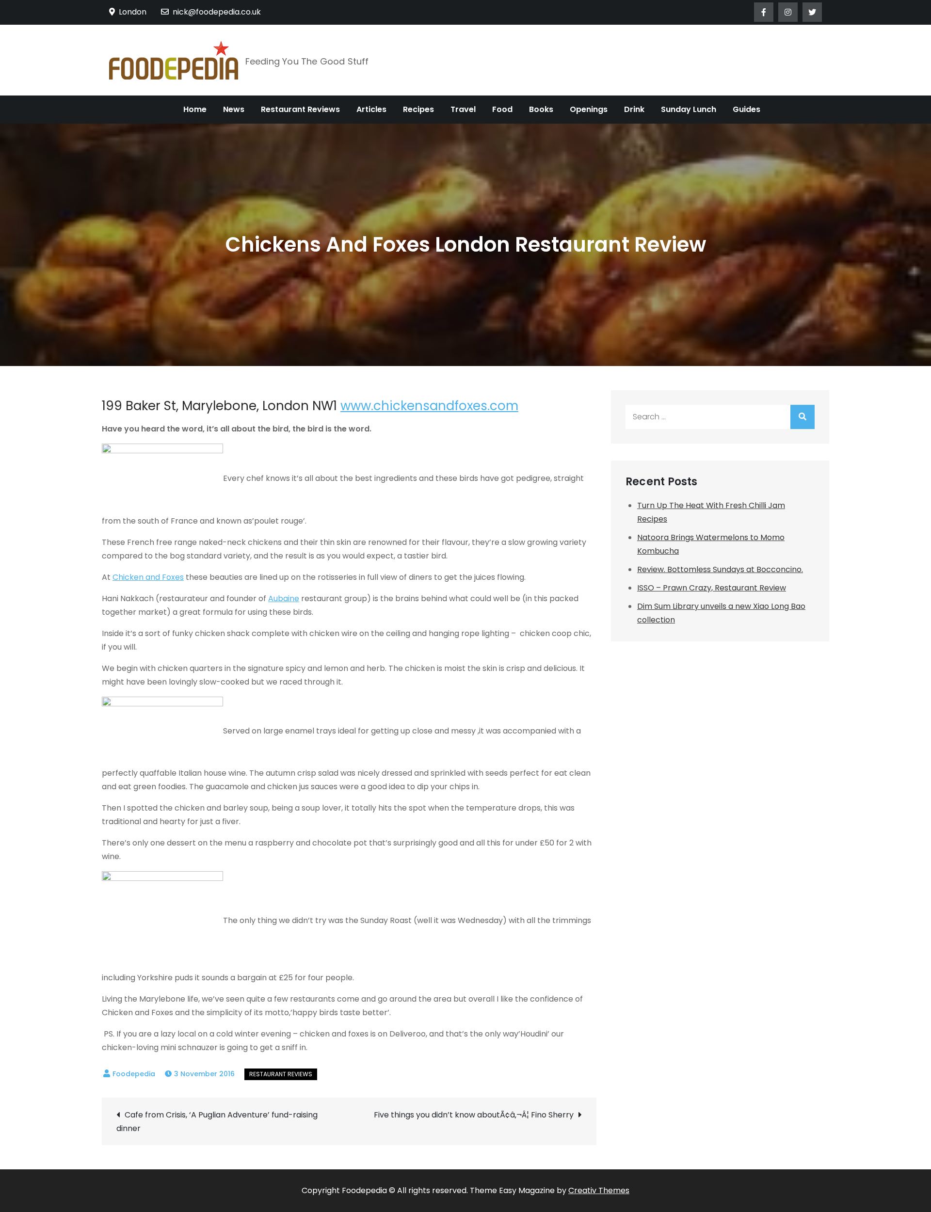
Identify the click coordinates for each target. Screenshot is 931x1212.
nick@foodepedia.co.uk (217, 11)
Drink (634, 109)
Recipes (418, 109)
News (233, 109)
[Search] (802, 417)
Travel (463, 109)
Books (541, 109)
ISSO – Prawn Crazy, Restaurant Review (711, 587)
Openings (589, 109)
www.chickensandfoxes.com (429, 406)
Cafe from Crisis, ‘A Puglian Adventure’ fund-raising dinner (217, 1121)
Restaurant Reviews (300, 109)
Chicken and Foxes (148, 577)
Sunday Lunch (688, 109)
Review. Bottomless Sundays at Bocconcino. (720, 569)
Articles (371, 109)
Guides (746, 109)
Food (502, 109)
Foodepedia (133, 1074)
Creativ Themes (598, 1190)
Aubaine (283, 598)
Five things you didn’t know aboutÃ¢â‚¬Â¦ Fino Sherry (474, 1114)
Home (195, 109)
